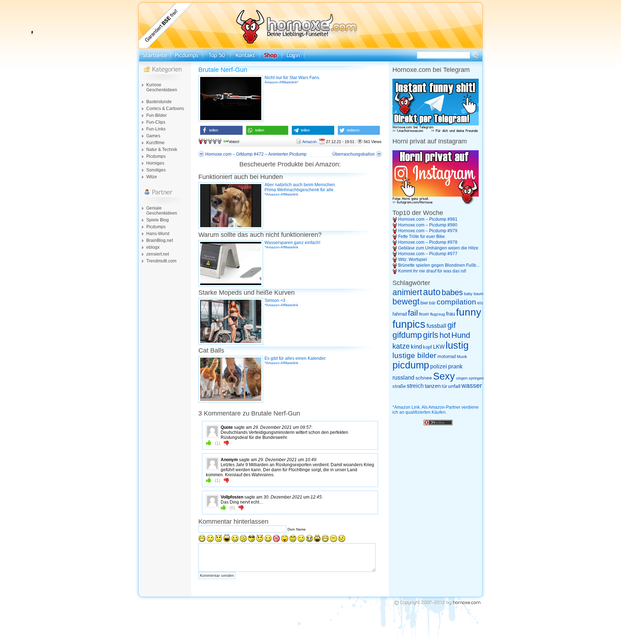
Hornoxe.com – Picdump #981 (427, 219)
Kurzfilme (155, 142)
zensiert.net (157, 254)
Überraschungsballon (353, 154)
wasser (471, 385)
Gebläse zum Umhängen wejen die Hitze (438, 248)
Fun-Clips (155, 122)
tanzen (433, 386)
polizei (438, 366)
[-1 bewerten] (226, 443)
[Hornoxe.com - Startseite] (310, 47)
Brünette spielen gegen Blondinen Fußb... (438, 265)
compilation (456, 302)
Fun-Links (156, 129)
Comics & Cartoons (165, 108)
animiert (407, 292)
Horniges (155, 163)
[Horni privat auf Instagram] (435, 202)
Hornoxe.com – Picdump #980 (427, 225)
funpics (409, 324)
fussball (436, 325)
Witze (151, 176)
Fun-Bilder (156, 115)
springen (476, 378)
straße (399, 386)
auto (432, 292)
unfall (454, 386)
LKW (439, 347)
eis (480, 303)
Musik (462, 356)
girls (430, 335)
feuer (424, 314)
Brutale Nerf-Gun (222, 69)
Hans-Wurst (157, 233)
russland (403, 378)
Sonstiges (156, 170)
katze (401, 346)
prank (455, 366)
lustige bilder (414, 355)
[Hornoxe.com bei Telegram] (435, 131)
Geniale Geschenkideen (161, 211)
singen (462, 378)
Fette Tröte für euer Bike (421, 236)
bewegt (405, 301)
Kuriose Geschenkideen (161, 87)
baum (478, 294)
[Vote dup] (208, 443)
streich (415, 385)
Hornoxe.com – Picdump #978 (427, 242)
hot (445, 335)
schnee (423, 378)
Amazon (309, 141)
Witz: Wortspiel (412, 259)
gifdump (407, 335)
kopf (427, 347)
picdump (410, 365)
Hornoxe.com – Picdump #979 (427, 230)
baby (468, 294)
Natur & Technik (161, 149)
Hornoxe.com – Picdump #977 (427, 253)
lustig (457, 345)
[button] (221, 130)
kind (416, 346)
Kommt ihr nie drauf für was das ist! (432, 271)
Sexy (444, 376)
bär (432, 303)
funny (468, 312)
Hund (460, 335)
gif (451, 325)
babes (452, 292)
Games (153, 135)
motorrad (446, 356)
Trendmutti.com (161, 260)
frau (450, 314)
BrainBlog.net (159, 240)
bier (424, 303)
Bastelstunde (159, 101)
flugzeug (437, 314)
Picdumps (156, 156)
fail (413, 313)
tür (444, 386)
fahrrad (399, 314)
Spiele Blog (157, 219)
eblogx (153, 247)
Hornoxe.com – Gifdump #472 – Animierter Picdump (256, 154)
